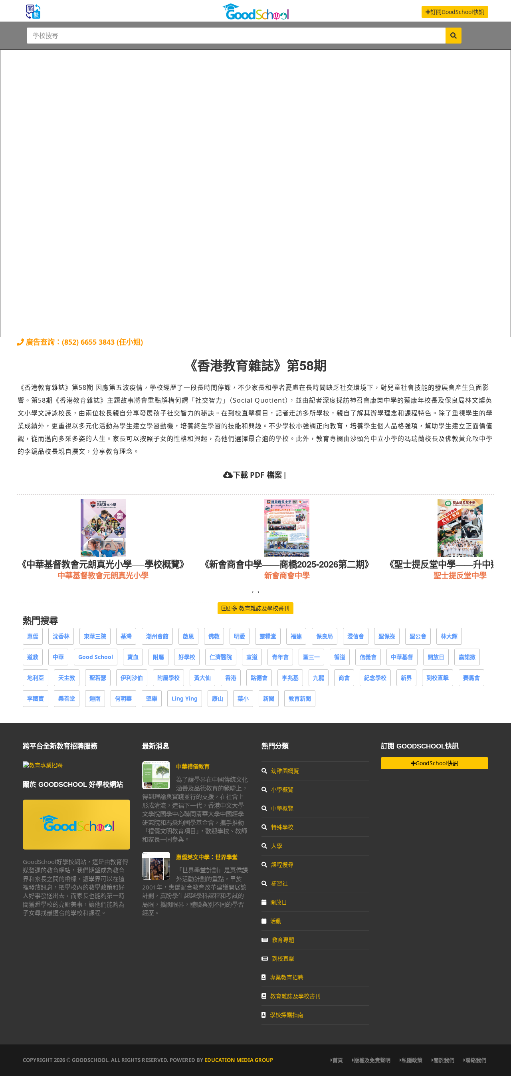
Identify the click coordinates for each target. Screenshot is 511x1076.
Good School (95, 657)
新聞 (268, 698)
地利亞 (35, 677)
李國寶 (35, 698)
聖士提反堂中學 (335, 575)
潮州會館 (157, 636)
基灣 (126, 636)
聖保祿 (386, 636)
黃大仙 (202, 677)
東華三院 (95, 636)
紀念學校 (375, 677)
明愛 (239, 636)
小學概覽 (282, 789)
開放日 (436, 657)
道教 (32, 657)
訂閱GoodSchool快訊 (457, 12)
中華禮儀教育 (193, 766)
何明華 (123, 698)
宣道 (251, 657)
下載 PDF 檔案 (257, 474)
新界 (406, 677)
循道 (339, 657)
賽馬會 (471, 677)
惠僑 (32, 636)
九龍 (318, 677)
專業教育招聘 (286, 977)
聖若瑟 (97, 677)
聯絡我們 (475, 1060)
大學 (276, 846)
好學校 (186, 657)
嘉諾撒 (467, 657)
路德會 (259, 677)
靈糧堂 (267, 636)
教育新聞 (300, 698)
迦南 (95, 698)
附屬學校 (168, 677)
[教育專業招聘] (43, 765)
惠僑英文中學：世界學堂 (207, 857)
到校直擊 (437, 677)
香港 (230, 677)
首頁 (338, 1060)
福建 (296, 636)
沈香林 (61, 636)
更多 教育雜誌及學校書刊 (257, 608)
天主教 (66, 677)
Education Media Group (238, 1060)
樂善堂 (66, 698)
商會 (344, 677)
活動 (275, 921)
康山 (217, 698)
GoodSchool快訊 (437, 763)
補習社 (279, 883)
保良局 (324, 636)
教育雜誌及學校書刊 (295, 996)
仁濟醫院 (221, 657)
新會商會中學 (162, 575)
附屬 (158, 657)
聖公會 (418, 636)
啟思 (188, 636)
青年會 (280, 657)
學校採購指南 (286, 1014)
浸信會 (355, 636)
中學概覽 (282, 808)
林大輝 (449, 636)
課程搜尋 (282, 864)
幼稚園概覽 (285, 770)
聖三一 (311, 657)
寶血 (133, 657)
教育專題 (283, 939)
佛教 (214, 636)
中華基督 (402, 657)
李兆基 (290, 677)
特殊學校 (282, 827)
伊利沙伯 (132, 677)
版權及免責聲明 (372, 1060)
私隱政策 (412, 1060)
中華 (58, 657)
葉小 (243, 698)
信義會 (368, 657)
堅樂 (151, 698)
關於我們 (444, 1060)
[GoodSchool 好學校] (255, 17)
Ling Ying (185, 698)
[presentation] (253, 592)
